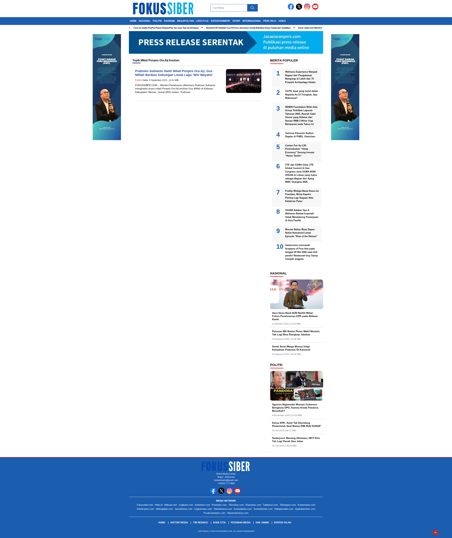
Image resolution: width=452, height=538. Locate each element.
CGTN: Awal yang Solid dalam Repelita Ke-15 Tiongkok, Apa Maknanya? (301, 94)
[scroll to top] (435, 532)
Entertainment (220, 21)
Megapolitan (185, 21)
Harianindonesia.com (237, 513)
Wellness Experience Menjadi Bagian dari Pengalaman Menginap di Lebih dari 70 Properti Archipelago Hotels (301, 77)
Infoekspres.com (145, 509)
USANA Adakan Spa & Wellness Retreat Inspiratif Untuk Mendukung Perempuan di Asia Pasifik (301, 215)
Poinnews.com (219, 505)
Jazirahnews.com (183, 509)
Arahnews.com (202, 505)
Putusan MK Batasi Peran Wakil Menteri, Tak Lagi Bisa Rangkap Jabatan (296, 333)
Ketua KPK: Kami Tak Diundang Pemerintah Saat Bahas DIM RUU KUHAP (296, 424)
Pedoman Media (241, 522)
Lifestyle (202, 21)
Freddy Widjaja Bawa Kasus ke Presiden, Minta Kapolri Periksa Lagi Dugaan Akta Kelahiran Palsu (302, 196)
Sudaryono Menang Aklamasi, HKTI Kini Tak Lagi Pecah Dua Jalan (296, 440)
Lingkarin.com (186, 505)
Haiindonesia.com (223, 509)
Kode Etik (219, 522)
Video (282, 21)
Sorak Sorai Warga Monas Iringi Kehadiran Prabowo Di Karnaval (291, 348)
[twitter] (299, 9)
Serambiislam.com (263, 509)
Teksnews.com (236, 505)
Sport (236, 21)
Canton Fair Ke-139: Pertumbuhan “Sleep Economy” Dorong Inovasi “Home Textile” (299, 150)
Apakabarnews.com (305, 509)
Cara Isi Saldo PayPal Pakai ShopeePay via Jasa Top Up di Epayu (166, 28)
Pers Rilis (269, 21)
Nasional (145, 21)
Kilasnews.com (253, 505)
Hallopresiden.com (283, 509)
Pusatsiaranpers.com (214, 513)
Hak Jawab (262, 522)
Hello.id (158, 505)
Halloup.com (170, 505)
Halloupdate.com (164, 509)
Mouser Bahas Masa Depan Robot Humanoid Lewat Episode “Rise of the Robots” (301, 233)
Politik (157, 21)
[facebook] (291, 9)
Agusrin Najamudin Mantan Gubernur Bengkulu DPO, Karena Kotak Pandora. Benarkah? (295, 407)
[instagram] (307, 9)
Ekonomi (169, 21)
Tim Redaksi (200, 522)
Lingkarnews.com (203, 509)
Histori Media (179, 522)
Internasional (251, 21)
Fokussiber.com (145, 505)
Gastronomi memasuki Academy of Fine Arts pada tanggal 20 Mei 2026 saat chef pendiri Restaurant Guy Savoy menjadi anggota (301, 252)
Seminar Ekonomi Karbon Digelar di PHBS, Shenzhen (300, 135)
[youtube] (316, 9)
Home (133, 21)
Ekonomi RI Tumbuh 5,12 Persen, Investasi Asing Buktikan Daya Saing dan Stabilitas (248, 28)
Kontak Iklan (282, 522)
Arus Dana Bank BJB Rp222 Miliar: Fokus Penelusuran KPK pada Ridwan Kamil (295, 316)
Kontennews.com (306, 505)
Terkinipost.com (288, 505)
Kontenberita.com (243, 509)
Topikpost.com (270, 505)
